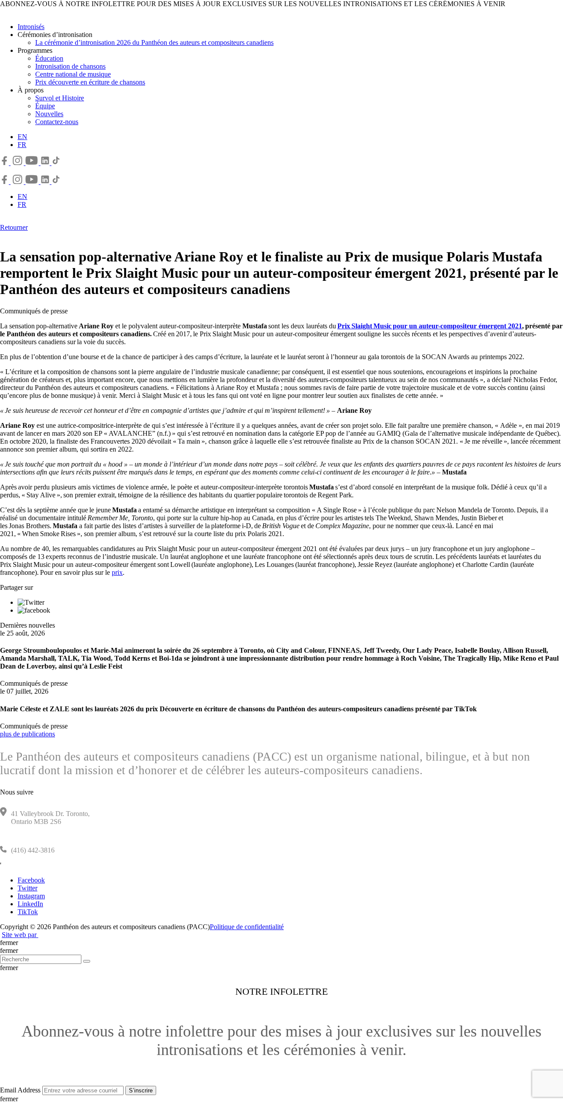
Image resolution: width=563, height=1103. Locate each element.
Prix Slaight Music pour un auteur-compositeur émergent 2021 (429, 326)
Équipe (45, 106)
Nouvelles (49, 114)
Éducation (49, 58)
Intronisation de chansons (70, 66)
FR (22, 144)
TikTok (28, 911)
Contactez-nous (56, 121)
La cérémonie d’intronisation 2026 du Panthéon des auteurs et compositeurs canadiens (154, 42)
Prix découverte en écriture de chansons (90, 82)
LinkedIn (30, 904)
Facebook (31, 880)
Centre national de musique (73, 74)
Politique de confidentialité (247, 926)
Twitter (27, 888)
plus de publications (27, 734)
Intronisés (31, 26)
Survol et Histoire (59, 98)
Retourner (14, 227)
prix (117, 572)
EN (22, 136)
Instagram (31, 896)
